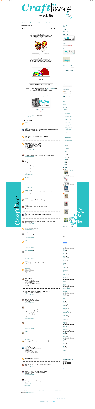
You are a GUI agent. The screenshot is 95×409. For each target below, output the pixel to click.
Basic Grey (64, 260)
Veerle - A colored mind (29, 250)
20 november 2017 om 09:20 (29, 156)
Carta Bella (64, 267)
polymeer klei (65, 351)
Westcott (64, 343)
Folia (63, 294)
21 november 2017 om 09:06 (29, 258)
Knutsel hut (65, 101)
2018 (65, 109)
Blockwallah (65, 264)
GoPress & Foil (29, 116)
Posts (65, 91)
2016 (65, 161)
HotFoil (64, 305)
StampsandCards (65, 102)
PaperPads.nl (65, 104)
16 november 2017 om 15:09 (29, 138)
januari (66, 159)
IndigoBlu (64, 306)
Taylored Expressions (66, 337)
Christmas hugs (67, 122)
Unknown (26, 122)
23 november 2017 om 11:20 (29, 302)
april (65, 154)
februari (66, 157)
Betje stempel (65, 261)
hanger (64, 350)
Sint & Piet (66, 132)
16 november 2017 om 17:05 (29, 149)
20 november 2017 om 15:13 (29, 174)
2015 (65, 162)
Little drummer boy (68, 137)
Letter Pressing (65, 311)
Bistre (64, 263)
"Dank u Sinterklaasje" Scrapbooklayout (68, 129)
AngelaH (64, 250)
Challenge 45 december (68, 140)
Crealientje (26, 346)
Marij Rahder (65, 318)
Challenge (32, 22)
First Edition (65, 292)
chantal (26, 205)
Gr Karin (26, 293)
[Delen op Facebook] (40, 115)
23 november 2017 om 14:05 (29, 318)
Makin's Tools (65, 316)
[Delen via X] (39, 115)
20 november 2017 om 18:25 (29, 195)
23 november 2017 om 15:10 (29, 328)
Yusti (63, 346)
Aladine (64, 249)
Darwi (64, 281)
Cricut (64, 280)
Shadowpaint (65, 332)
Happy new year (67, 113)
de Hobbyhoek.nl (65, 98)
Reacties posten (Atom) (29, 392)
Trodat (64, 339)
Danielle (26, 152)
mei (65, 153)
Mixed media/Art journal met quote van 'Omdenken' (70, 219)
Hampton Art (65, 302)
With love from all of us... (69, 116)
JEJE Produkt (65, 308)
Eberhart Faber (65, 285)
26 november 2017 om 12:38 (29, 359)
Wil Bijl (26, 240)
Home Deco (65, 304)
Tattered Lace (65, 336)
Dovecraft (64, 284)
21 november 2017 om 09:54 (29, 265)
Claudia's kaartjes (28, 232)
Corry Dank (27, 268)
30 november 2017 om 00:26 (29, 366)
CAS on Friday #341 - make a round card (71, 171)
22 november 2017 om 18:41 (29, 294)
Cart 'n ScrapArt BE (66, 100)
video (64, 356)
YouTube (39, 22)
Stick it (64, 333)
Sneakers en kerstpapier (68, 124)
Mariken (65, 177)
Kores (64, 309)
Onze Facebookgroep (51, 88)
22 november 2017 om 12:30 (29, 286)
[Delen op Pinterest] (41, 115)
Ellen (65, 169)
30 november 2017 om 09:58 (29, 374)
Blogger (54, 401)
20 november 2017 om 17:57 (29, 187)
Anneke (65, 216)
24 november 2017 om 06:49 (29, 343)
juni (65, 151)
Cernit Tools (65, 270)
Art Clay (64, 253)
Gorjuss (64, 298)
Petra (25, 159)
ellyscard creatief (28, 377)
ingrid (26, 213)
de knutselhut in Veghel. (41, 96)
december (66, 112)
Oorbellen (64, 322)
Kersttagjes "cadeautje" (68, 125)
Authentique (65, 259)
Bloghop (64, 266)
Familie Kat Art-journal (68, 119)
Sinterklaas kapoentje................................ (69, 135)
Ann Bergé (26, 135)
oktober (66, 145)
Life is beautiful (71, 209)
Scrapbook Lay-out (66, 330)
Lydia (65, 193)
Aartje (65, 185)
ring (63, 353)
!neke (26, 277)
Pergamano (65, 325)
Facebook (45, 22)
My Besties (65, 319)
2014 (65, 164)
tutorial (64, 354)
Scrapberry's (65, 329)
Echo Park (64, 287)
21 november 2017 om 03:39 (29, 247)
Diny (25, 305)
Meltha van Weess (28, 190)
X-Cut (64, 344)
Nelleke (26, 363)
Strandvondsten (67, 121)
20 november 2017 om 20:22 (29, 216)
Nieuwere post (24, 390)
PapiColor (64, 323)
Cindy (26, 128)
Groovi (64, 301)
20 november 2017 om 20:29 (29, 223)
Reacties (65, 93)
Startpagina (25, 22)
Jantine (26, 331)
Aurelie (64, 256)
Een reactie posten (27, 385)
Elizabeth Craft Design (66, 288)
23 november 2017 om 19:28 (29, 336)
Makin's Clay (65, 315)
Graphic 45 (64, 299)
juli (65, 150)
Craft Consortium (65, 277)
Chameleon (64, 271)
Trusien (64, 340)
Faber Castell (65, 291)
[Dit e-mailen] (37, 115)
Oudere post (58, 390)
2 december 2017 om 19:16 (29, 383)
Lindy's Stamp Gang (66, 312)
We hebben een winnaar (68, 127)
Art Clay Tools (65, 254)
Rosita (26, 198)
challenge (64, 347)
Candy (26, 116)
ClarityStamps (65, 273)
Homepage (41, 390)
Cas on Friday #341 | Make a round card (71, 179)
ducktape (64, 349)
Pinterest (51, 22)
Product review (65, 326)
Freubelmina (27, 339)
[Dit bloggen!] (38, 115)
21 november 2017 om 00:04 (29, 237)
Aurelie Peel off (65, 257)
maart (66, 156)
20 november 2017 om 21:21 (29, 229)
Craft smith (64, 278)
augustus (66, 148)
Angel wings (67, 131)
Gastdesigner (65, 295)
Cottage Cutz (65, 274)
